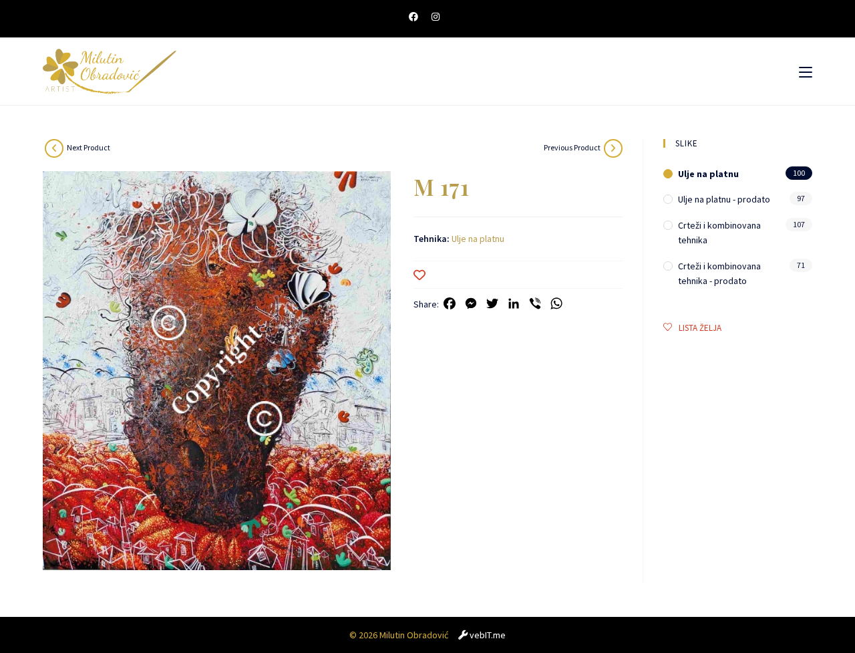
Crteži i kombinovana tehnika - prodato (719, 273)
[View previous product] (613, 148)
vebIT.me (488, 635)
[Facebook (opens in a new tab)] (417, 16)
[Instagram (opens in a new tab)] (435, 16)
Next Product (88, 147)
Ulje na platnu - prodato (724, 199)
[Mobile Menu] (805, 71)
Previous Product (572, 147)
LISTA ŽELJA (700, 328)
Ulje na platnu (478, 239)
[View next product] (54, 148)
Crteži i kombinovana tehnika (719, 232)
